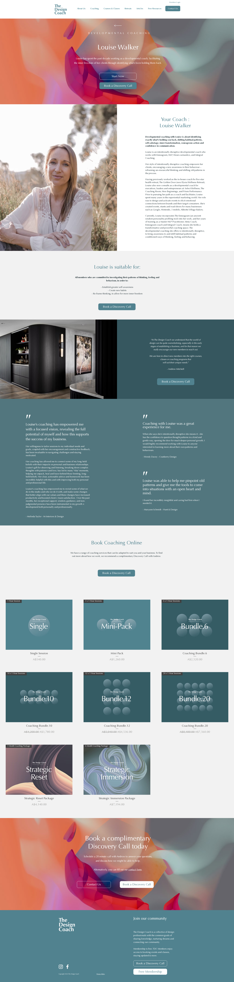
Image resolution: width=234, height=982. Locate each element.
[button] (95, 8)
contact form (135, 870)
